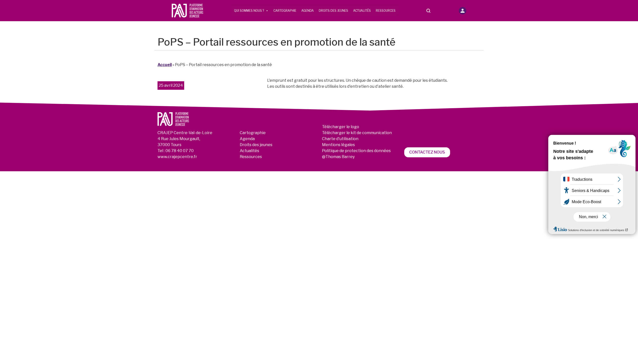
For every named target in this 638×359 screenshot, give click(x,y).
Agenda (307, 10)
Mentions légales (338, 144)
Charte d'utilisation (340, 138)
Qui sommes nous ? (249, 10)
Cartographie (284, 10)
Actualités (362, 10)
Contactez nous (427, 152)
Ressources (386, 10)
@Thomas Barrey (338, 156)
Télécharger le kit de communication (357, 132)
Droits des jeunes (333, 10)
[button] (463, 11)
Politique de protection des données (356, 150)
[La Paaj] (187, 10)
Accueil (165, 64)
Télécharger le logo (340, 126)
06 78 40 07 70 (179, 150)
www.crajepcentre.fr (177, 156)
